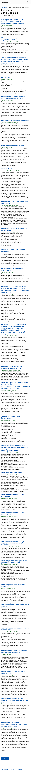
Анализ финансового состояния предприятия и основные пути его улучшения (14, 700)
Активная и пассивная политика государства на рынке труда (13, 97)
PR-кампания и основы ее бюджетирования (11, 39)
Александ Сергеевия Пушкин (12, 145)
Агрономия (5, 77)
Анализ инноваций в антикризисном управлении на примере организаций (15, 417)
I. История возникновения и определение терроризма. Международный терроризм (12, 21)
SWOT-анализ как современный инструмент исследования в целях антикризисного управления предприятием (14, 60)
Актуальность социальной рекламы (15, 120)
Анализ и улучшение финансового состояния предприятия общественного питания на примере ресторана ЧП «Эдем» (15, 385)
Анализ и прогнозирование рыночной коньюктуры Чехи (12, 367)
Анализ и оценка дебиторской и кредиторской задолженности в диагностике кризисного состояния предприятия (15, 289)
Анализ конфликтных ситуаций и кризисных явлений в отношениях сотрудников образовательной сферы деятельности (14, 448)
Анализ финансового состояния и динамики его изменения (14, 651)
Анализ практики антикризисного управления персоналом (14, 562)
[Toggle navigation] (27, 2)
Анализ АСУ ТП (7, 169)
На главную (4, 7)
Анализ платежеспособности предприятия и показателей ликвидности (12, 543)
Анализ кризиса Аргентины (11, 473)
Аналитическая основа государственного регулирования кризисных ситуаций (14, 724)
